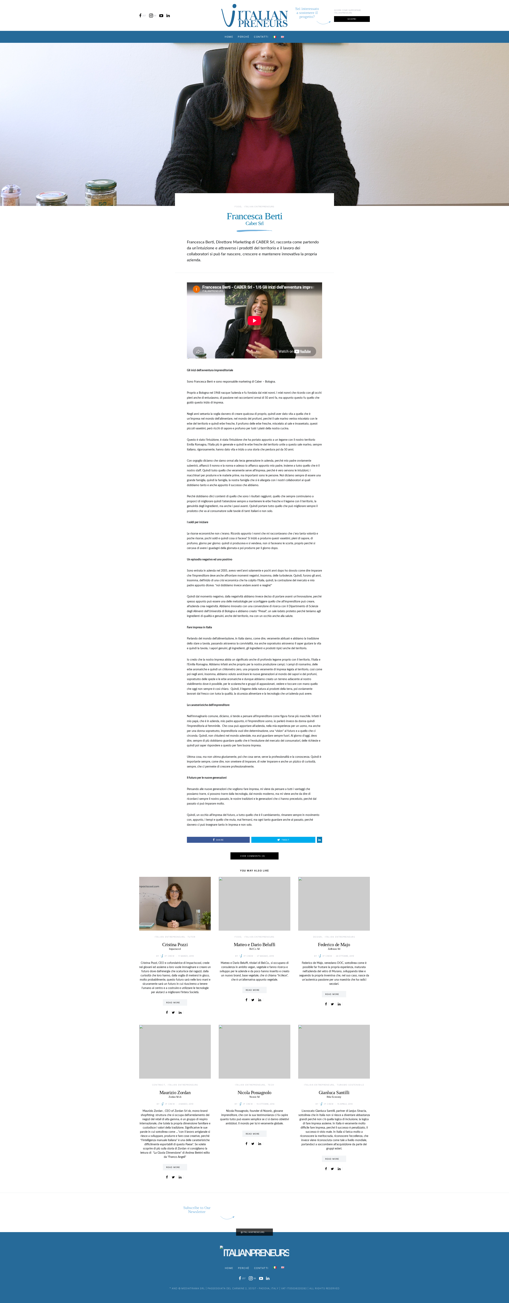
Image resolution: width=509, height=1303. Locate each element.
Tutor (191, 937)
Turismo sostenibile (350, 1085)
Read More (173, 1002)
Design (317, 937)
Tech (271, 1085)
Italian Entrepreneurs (259, 206)
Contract (158, 1085)
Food (238, 206)
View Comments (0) (252, 856)
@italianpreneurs (252, 1232)
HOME (229, 36)
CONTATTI (261, 36)
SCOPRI (352, 19)
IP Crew (169, 956)
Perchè (243, 36)
